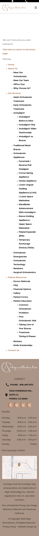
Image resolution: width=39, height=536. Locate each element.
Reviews (17, 341)
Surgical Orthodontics (24, 272)
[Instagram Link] (29, 405)
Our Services (14, 93)
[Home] (14, 7)
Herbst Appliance (27, 181)
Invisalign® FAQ (27, 125)
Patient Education (22, 301)
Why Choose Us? (22, 88)
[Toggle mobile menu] (35, 7)
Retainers (18, 269)
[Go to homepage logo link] (19, 367)
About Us (12, 69)
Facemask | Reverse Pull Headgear (25, 165)
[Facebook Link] (10, 405)
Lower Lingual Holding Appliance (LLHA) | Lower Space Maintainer (27, 193)
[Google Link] (16, 405)
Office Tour (19, 84)
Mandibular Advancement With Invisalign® (27, 208)
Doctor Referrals (21, 281)
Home (11, 65)
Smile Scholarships (22, 345)
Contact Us (13, 350)
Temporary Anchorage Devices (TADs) (26, 244)
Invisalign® (19, 113)
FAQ (15, 285)
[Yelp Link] (23, 405)
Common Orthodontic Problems (25, 309)
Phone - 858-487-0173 (21, 385)
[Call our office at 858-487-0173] (26, 1)
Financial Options (22, 289)
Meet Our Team (21, 80)
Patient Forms (20, 297)
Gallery (16, 293)
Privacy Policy (9, 527)
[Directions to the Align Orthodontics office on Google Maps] (12, 1)
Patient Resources (17, 277)
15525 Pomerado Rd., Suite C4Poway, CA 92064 (20, 395)
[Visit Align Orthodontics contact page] (19, 467)
